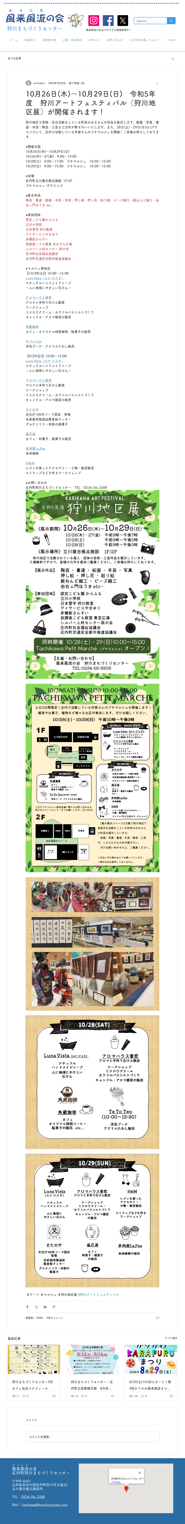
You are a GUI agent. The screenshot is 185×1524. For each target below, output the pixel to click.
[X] (122, 20)
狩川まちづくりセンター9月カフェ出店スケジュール (32, 1385)
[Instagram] (93, 20)
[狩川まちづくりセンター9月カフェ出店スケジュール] (34, 1359)
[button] (173, 58)
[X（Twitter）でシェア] (36, 1306)
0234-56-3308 (33, 1496)
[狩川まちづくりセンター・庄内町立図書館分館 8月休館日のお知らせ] (92, 1359)
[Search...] (171, 20)
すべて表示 (171, 1338)
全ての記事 (14, 58)
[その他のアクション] (157, 83)
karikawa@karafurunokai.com (45, 1504)
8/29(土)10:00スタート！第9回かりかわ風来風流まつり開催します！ (150, 1386)
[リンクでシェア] (54, 1306)
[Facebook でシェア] (27, 1306)
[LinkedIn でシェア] (45, 1306)
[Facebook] (108, 20)
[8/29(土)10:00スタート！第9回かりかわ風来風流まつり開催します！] (151, 1359)
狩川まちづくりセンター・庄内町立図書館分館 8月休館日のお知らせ (92, 1386)
